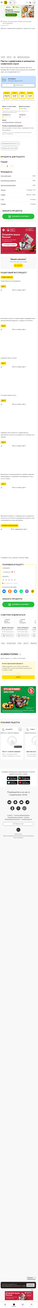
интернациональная (8, 122)
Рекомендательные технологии (12, 819)
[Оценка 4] (11, 580)
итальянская (17, 122)
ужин (3, 643)
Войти (18, 677)
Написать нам (19, 824)
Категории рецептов (27, 819)
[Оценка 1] (3, 580)
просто (26, 643)
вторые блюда (11, 643)
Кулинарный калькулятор (9, 143)
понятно (30, 1285)
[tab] (5, 1305)
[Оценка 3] (9, 580)
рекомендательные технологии (11, 1286)
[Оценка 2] (6, 580)
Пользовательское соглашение (15, 817)
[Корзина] (30, 2)
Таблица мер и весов (8, 148)
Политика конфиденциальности (22, 815)
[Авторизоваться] (34, 2)
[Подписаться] (20, 729)
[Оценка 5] (14, 580)
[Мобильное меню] (1, 2)
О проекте (9, 815)
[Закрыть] (35, 1277)
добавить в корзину (20, 216)
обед (19, 643)
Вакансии (26, 817)
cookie (24, 1286)
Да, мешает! (18, 265)
